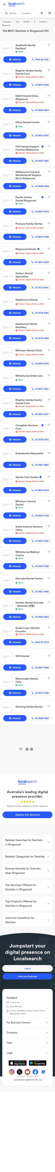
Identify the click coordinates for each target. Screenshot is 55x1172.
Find (17, 22)
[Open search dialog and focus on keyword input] (5, 13)
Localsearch (6, 22)
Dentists (26, 22)
